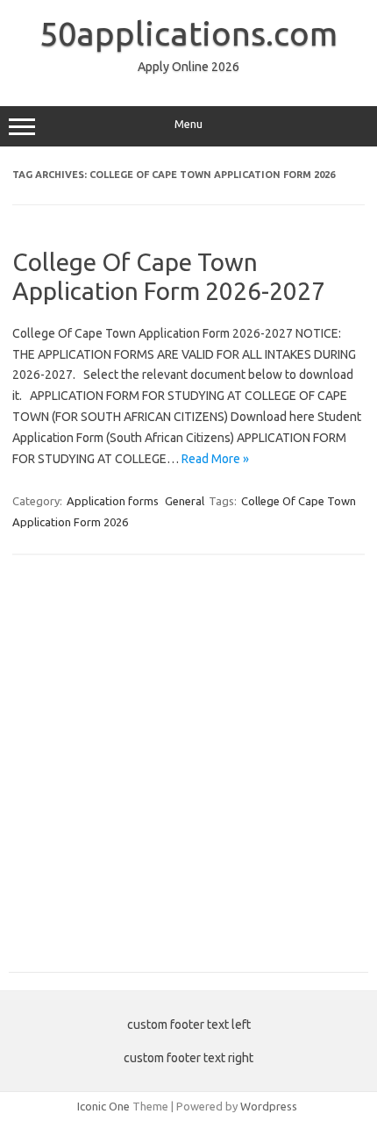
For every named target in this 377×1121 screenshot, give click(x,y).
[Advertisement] (188, 772)
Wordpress (268, 1106)
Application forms (113, 501)
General (184, 501)
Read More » (215, 459)
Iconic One (103, 1106)
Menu (188, 124)
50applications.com (188, 33)
